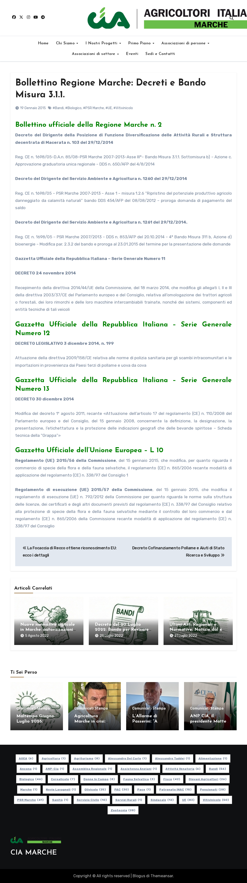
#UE (108, 108)
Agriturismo (87, 758)
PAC (121, 789)
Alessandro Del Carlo (127, 758)
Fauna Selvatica (139, 779)
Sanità (60, 800)
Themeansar (162, 876)
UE (188, 800)
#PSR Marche (93, 108)
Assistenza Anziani (139, 768)
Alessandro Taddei (172, 758)
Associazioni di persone (184, 43)
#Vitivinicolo (123, 108)
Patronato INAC (175, 789)
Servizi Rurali (128, 800)
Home (43, 43)
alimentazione (213, 758)
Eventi (132, 54)
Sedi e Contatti (160, 54)
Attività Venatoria (182, 768)
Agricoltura (54, 758)
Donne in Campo (99, 779)
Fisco (171, 779)
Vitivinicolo (216, 800)
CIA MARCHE (33, 852)
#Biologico (73, 108)
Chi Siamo (66, 43)
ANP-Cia (55, 768)
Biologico (30, 779)
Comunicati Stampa (33, 708)
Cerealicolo (63, 779)
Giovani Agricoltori (207, 779)
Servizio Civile (92, 800)
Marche (28, 789)
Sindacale (162, 800)
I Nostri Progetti (102, 43)
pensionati (213, 789)
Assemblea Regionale (92, 768)
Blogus (139, 876)
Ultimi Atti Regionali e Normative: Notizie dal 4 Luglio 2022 (196, 630)
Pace (144, 789)
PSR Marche (30, 800)
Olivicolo (95, 789)
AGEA (26, 758)
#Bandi (58, 108)
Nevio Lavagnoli (61, 789)
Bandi (217, 768)
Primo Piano (140, 43)
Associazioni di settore (94, 54)
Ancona (28, 768)
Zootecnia (123, 810)
